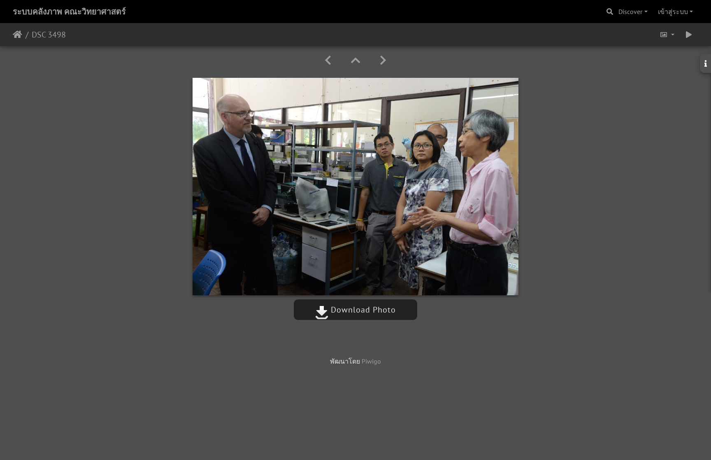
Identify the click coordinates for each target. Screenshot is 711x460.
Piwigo (371, 361)
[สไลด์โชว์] (688, 34)
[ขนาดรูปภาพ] (667, 34)
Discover (630, 11)
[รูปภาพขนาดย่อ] (355, 60)
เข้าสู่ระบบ (673, 11)
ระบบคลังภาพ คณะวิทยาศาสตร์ (69, 11)
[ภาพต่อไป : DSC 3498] (383, 60)
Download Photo (362, 309)
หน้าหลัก (17, 34)
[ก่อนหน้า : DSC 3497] (328, 60)
